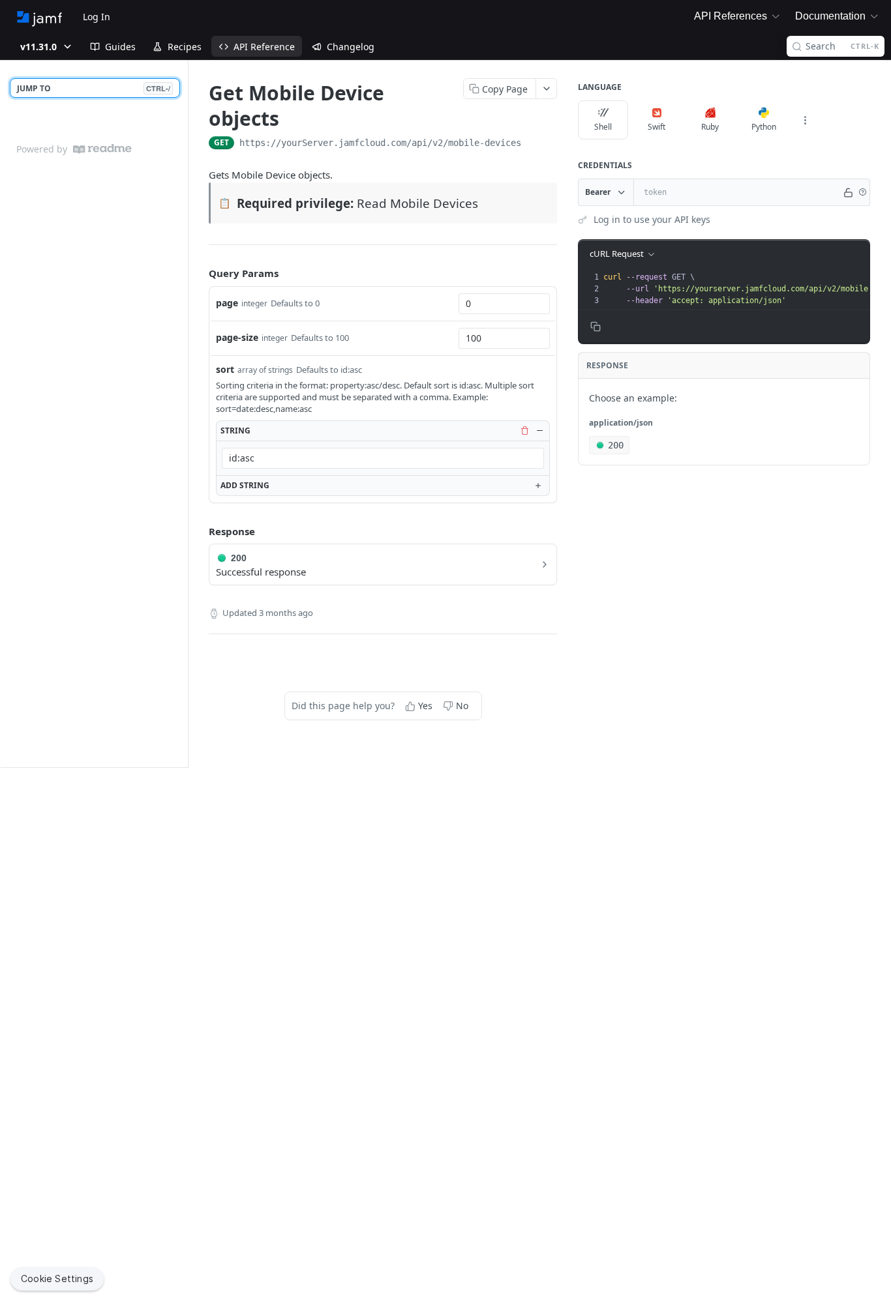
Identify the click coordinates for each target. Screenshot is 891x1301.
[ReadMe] (102, 149)
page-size (237, 337)
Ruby (710, 126)
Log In (96, 16)
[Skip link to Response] (200, 531)
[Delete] (524, 430)
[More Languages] (805, 120)
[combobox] (504, 303)
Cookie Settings (57, 1278)
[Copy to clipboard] (534, 144)
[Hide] (539, 430)
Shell (603, 126)
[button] (862, 192)
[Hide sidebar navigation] (185, 413)
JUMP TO (93, 88)
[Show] (848, 192)
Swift (656, 126)
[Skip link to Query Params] (200, 273)
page (227, 303)
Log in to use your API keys (652, 219)
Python (763, 126)
